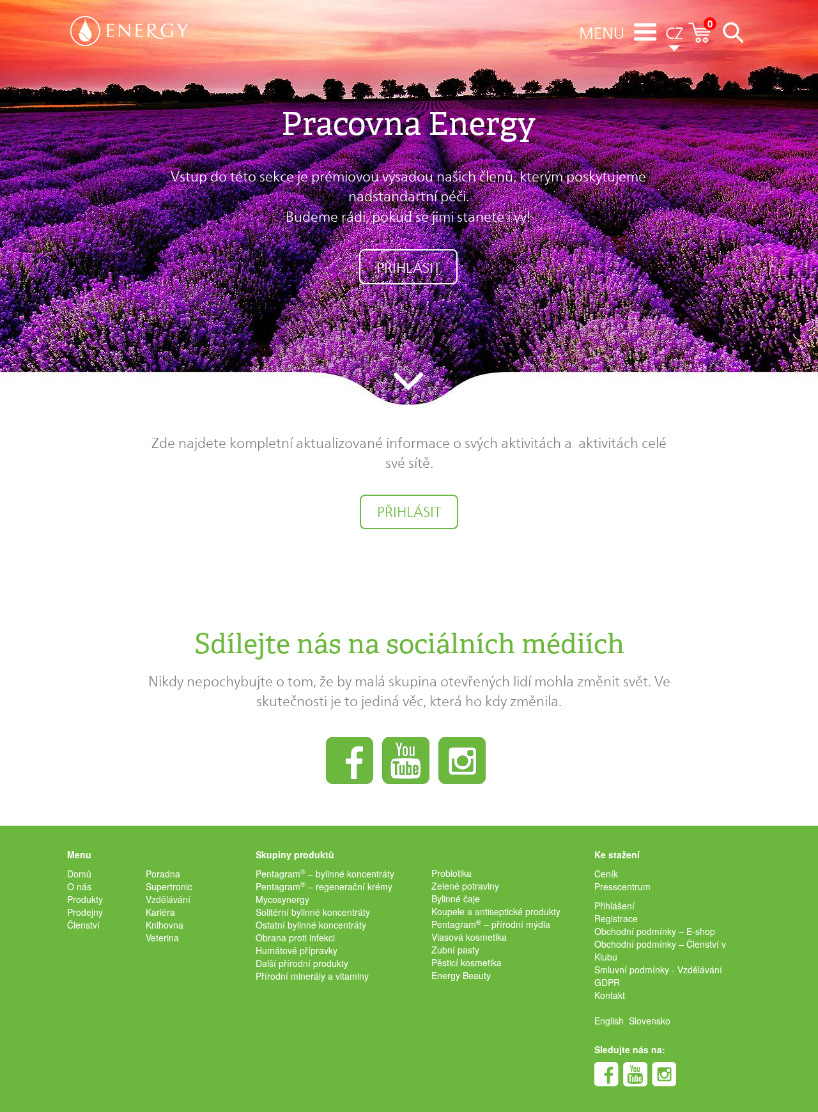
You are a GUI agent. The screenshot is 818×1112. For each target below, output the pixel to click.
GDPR (607, 982)
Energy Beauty (461, 975)
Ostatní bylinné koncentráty (311, 924)
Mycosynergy (282, 899)
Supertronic (169, 886)
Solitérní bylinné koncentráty (313, 912)
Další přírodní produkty (302, 963)
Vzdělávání (168, 899)
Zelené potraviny (465, 885)
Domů (79, 873)
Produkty (85, 899)
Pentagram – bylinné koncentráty (325, 873)
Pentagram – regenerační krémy (324, 886)
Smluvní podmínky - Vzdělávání (658, 969)
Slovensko (649, 1020)
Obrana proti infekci (295, 937)
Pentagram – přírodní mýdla (490, 924)
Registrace (616, 918)
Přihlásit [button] (408, 267)
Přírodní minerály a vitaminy (312, 975)
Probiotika (451, 873)
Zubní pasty (455, 949)
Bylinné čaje (455, 898)
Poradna (163, 873)
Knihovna (164, 924)
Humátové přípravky (296, 950)
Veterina (162, 937)
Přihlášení (614, 905)
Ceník (606, 873)
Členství (83, 924)
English (609, 1020)
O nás (79, 886)
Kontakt (609, 995)
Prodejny (85, 912)
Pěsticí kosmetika (466, 962)
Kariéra (160, 912)
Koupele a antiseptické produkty (495, 911)
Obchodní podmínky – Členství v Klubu (660, 950)
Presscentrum (622, 886)
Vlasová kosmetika (469, 937)
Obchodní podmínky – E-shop (654, 931)
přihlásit (409, 512)
